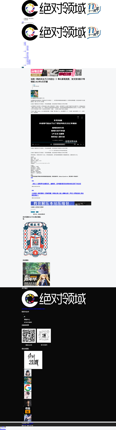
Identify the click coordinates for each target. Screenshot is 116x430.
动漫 (25, 44)
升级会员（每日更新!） (29, 18)
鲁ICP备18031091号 (27, 424)
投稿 (23, 67)
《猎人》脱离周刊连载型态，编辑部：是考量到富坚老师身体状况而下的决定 (56, 184)
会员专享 (26, 19)
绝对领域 (31, 423)
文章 (25, 51)
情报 (34, 85)
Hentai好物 (26, 57)
